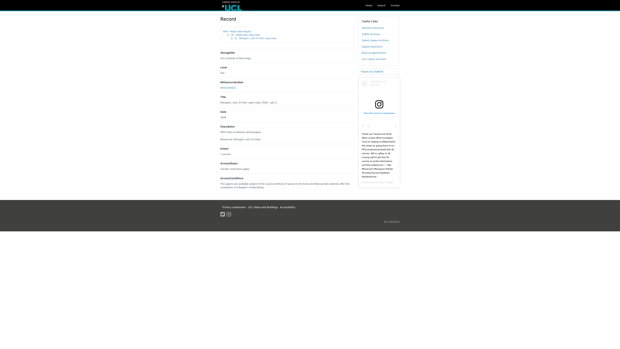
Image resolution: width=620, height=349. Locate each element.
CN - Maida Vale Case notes (245, 34)
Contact (395, 5)
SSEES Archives (371, 34)
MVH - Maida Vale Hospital (237, 31)
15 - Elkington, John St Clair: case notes (255, 38)
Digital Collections (372, 46)
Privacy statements (234, 207)
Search (381, 5)
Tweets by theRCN (372, 71)
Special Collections (373, 27)
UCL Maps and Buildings (263, 207)
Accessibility (287, 207)
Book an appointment (374, 52)
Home (369, 5)
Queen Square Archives (375, 40)
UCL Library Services (374, 59)
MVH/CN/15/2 (228, 87)
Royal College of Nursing (391, 182)
